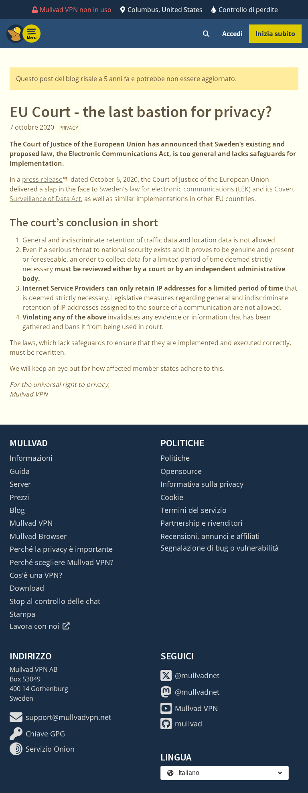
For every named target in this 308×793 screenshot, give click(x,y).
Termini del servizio (193, 510)
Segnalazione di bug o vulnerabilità (219, 548)
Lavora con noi (34, 626)
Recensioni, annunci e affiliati (210, 536)
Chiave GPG (45, 733)
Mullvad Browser (38, 536)
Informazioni (31, 458)
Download (27, 588)
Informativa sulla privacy (201, 484)
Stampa (22, 614)
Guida (20, 471)
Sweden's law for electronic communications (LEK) (175, 189)
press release (42, 179)
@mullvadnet (197, 675)
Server (20, 484)
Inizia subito (275, 33)
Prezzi (19, 497)
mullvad (188, 723)
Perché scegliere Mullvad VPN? (61, 562)
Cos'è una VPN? (36, 575)
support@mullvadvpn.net (68, 717)
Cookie (171, 497)
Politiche (175, 458)
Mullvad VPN (31, 523)
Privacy (68, 127)
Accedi (232, 33)
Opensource (181, 471)
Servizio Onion (50, 749)
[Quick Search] (206, 33)
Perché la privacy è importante (61, 549)
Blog (17, 510)
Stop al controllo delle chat (55, 601)
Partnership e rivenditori (201, 523)
